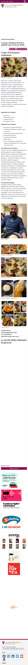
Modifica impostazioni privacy (18, 649)
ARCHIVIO (11, 1)
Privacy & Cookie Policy (7, 649)
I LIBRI (7, 1)
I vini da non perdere (8, 39)
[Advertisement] (14, 23)
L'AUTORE (3, 1)
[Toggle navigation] (24, 1)
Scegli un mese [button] (14, 468)
